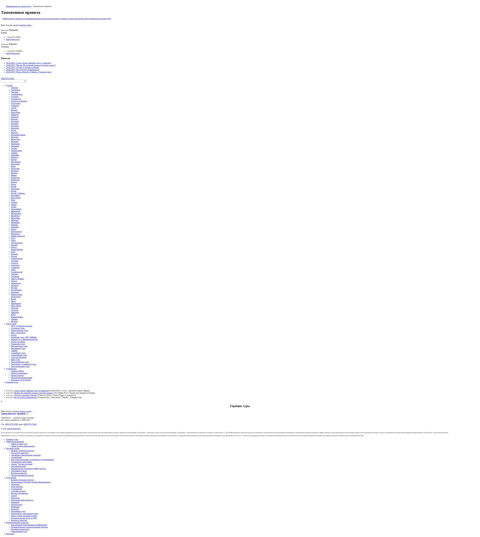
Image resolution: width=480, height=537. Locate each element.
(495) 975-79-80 (7, 78)
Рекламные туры (18, 511)
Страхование (16, 457)
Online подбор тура (19, 444)
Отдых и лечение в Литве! (25, 395)
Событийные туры (19, 532)
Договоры (15, 484)
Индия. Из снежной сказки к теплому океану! (33, 393)
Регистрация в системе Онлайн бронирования (30, 482)
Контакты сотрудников (21, 380)
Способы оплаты (18, 491)
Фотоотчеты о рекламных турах (24, 514)
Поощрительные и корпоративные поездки (29, 527)
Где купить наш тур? (20, 453)
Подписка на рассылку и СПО (24, 518)
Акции (14, 496)
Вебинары (15, 507)
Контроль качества (19, 473)
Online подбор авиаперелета (23, 446)
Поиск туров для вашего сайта (24, 516)
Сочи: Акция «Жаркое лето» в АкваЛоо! (31, 391)
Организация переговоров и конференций (29, 525)
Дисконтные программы (21, 462)
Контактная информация (21, 378)
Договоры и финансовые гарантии (26, 455)
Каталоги (15, 509)
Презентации (16, 505)
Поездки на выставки (20, 529)
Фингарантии (17, 487)
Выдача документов (19, 493)
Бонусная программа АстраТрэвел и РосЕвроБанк (32, 460)
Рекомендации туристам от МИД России (28, 469)
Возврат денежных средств (22, 451)
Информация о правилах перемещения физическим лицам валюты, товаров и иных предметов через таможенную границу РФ (57, 19)
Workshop (15, 502)
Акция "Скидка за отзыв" (22, 464)
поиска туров (25, 25)
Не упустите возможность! (25, 397)
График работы (17, 371)
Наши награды (17, 375)
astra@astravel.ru (13, 39)
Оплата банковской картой (22, 475)
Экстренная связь (18, 466)
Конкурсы (15, 498)
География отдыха (18, 471)
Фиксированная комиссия (22, 500)
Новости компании (19, 373)
